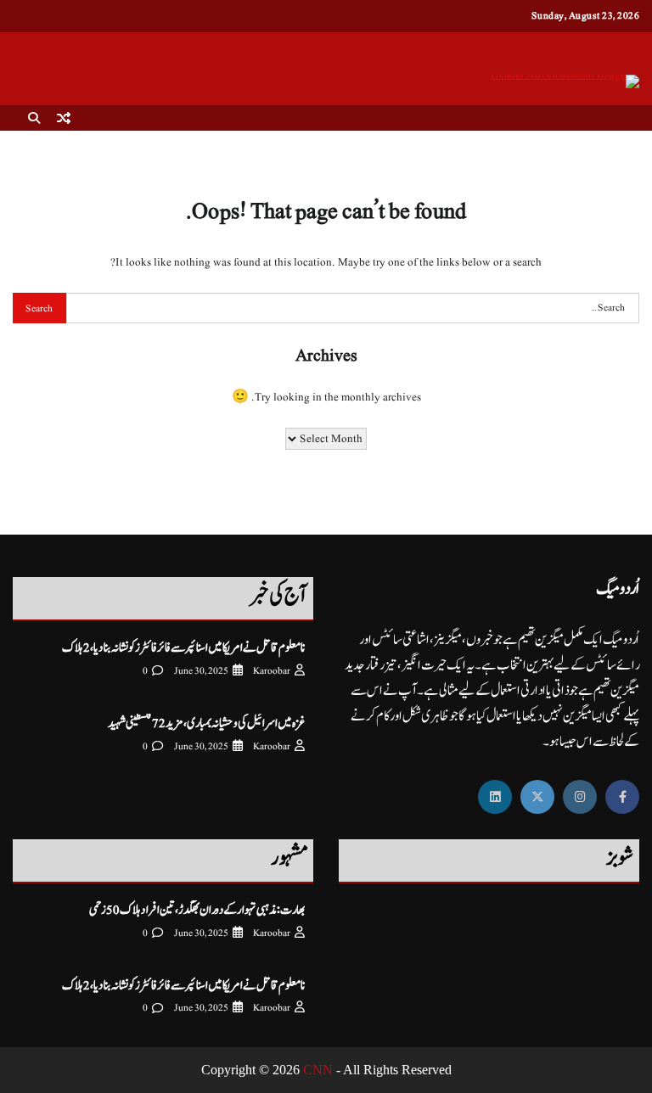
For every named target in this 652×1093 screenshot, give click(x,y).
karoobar (271, 671)
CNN (318, 1069)
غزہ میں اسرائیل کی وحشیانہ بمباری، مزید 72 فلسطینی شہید (206, 723)
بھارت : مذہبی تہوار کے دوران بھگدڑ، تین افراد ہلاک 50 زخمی (197, 910)
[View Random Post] (63, 118)
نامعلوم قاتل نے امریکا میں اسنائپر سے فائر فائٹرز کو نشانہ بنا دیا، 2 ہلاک (183, 648)
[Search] (34, 118)
